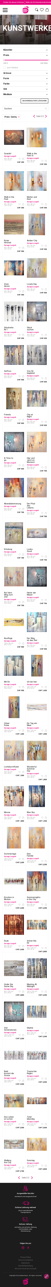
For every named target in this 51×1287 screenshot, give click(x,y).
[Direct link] (46, 1276)
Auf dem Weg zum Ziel (8, 594)
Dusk (6, 941)
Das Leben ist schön (9, 1118)
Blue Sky (31, 812)
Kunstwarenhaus (22, 1275)
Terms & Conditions (25, 1260)
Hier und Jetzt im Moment (31, 460)
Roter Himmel (7, 241)
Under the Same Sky (8, 985)
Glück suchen (30, 328)
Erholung (8, 549)
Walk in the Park (9, 198)
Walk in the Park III (32, 154)
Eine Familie (30, 855)
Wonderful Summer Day (32, 769)
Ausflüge (8, 638)
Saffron (7, 371)
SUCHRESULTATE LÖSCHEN (34, 101)
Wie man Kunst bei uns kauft (25, 1269)
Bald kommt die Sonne (9, 1073)
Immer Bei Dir (31, 942)
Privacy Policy (25, 1257)
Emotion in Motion (9, 898)
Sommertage (10, 854)
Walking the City (7, 1161)
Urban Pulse (7, 724)
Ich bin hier (32, 682)
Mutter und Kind (32, 198)
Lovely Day (32, 284)
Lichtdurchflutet (11, 767)
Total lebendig (31, 1118)
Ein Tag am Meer (32, 724)
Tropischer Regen (32, 1072)
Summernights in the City (34, 898)
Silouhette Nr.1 (8, 328)
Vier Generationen (10, 1029)
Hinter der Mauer (31, 593)
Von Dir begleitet (31, 372)
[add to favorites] (20, 159)
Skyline (30, 1028)
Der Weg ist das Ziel (32, 639)
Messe (7, 812)
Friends (7, 414)
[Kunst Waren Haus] (25, 9)
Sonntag (31, 1160)
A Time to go (8, 459)
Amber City (32, 240)
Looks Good (30, 550)
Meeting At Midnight (32, 985)
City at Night (30, 415)
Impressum (25, 1263)
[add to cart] (23, 159)
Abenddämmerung (12, 503)
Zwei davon (7, 285)
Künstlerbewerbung (25, 1266)
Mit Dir (7, 682)
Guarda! (7, 153)
